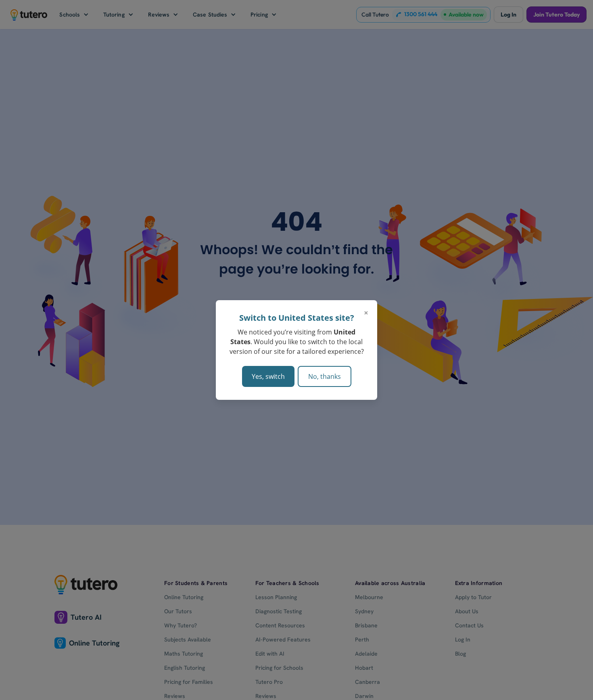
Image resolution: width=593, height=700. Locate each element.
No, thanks (324, 376)
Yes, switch (268, 376)
